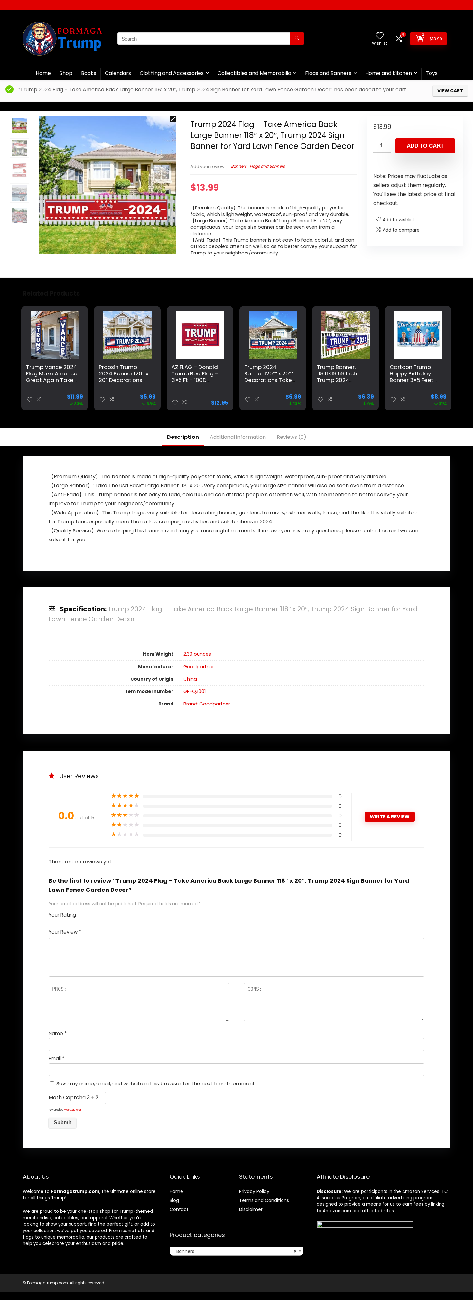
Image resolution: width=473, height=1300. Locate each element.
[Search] (297, 38)
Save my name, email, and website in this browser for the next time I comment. (156, 1083)
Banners (238, 166)
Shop (66, 73)
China (190, 679)
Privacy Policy (254, 1191)
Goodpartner (198, 666)
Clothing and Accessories (172, 73)
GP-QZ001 (194, 691)
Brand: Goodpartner (206, 704)
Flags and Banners (328, 73)
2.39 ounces (197, 654)
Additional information (238, 437)
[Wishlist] (380, 36)
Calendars (118, 73)
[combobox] (236, 1251)
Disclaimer (251, 1209)
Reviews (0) (291, 437)
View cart (450, 91)
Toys (432, 73)
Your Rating (62, 914)
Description (183, 437)
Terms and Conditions (264, 1200)
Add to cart (425, 146)
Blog (174, 1200)
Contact (179, 1209)
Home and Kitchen (388, 73)
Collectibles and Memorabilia (254, 73)
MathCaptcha (72, 1109)
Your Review (65, 931)
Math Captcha (67, 1097)
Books (88, 73)
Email (56, 1058)
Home (43, 73)
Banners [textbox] (234, 1251)
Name (58, 1033)
